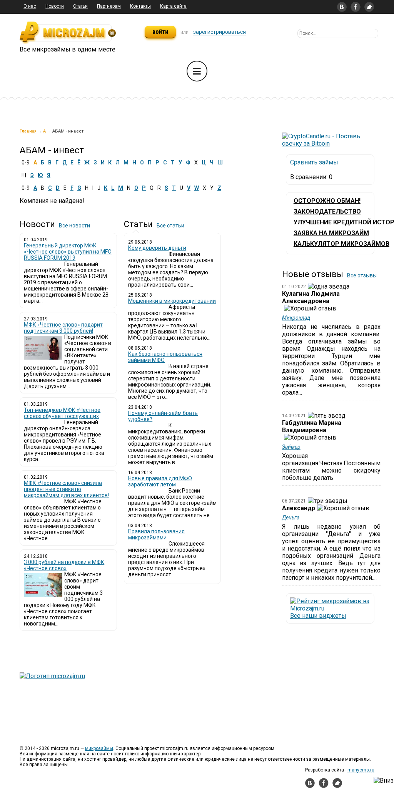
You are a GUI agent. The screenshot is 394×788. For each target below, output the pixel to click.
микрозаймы (99, 748)
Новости (54, 6)
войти (160, 31)
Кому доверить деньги (157, 248)
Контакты (140, 6)
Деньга (290, 517)
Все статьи (170, 225)
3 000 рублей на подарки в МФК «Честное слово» (64, 565)
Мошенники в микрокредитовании (172, 301)
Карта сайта (173, 6)
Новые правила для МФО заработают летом (160, 481)
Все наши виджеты (318, 615)
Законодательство (327, 211)
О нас (29, 6)
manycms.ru (360, 770)
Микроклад (296, 318)
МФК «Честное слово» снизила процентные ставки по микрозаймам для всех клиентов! (66, 489)
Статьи (80, 6)
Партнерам (109, 6)
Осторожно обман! (327, 200)
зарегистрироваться (219, 32)
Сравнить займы (314, 162)
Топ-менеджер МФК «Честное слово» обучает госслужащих (62, 413)
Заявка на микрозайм (331, 233)
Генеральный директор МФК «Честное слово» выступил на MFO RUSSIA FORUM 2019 (68, 251)
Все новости (74, 225)
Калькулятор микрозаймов (341, 243)
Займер (291, 447)
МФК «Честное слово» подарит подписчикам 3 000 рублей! (63, 328)
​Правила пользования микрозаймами (156, 534)
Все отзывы (362, 275)
